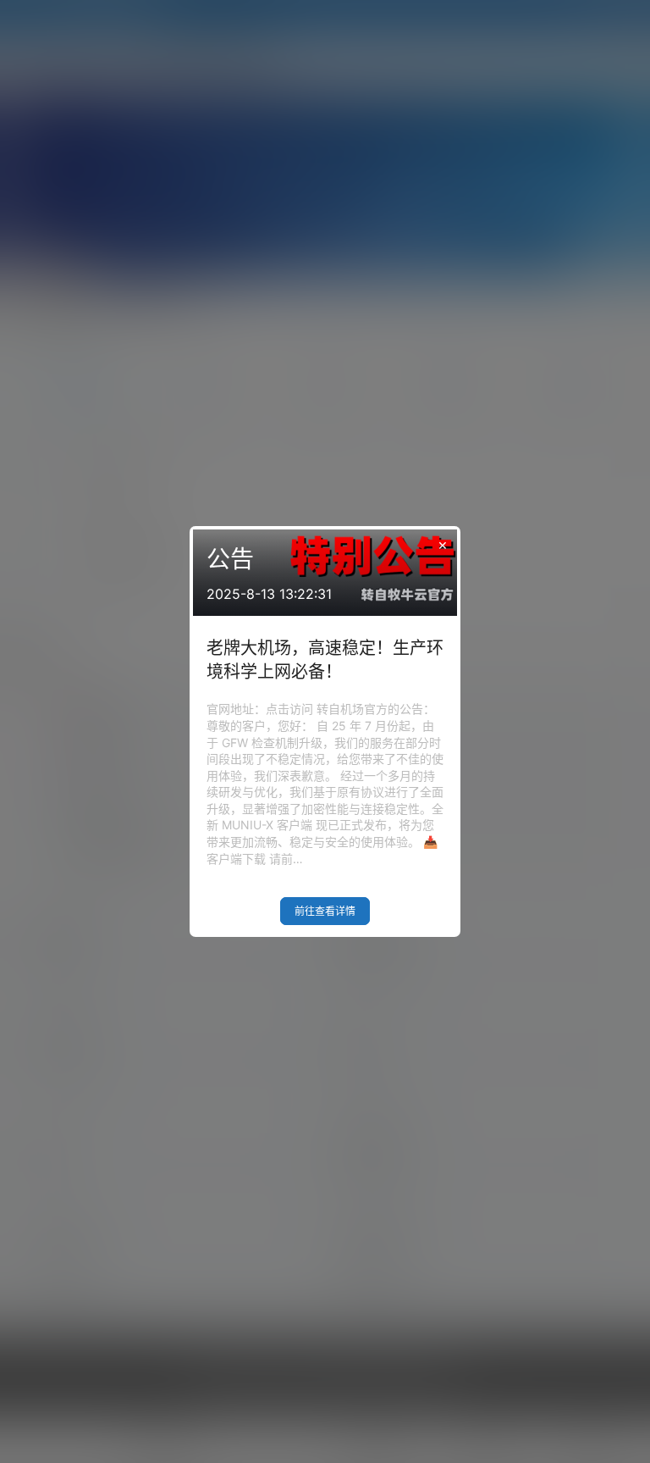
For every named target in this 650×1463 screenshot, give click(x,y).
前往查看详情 (325, 911)
